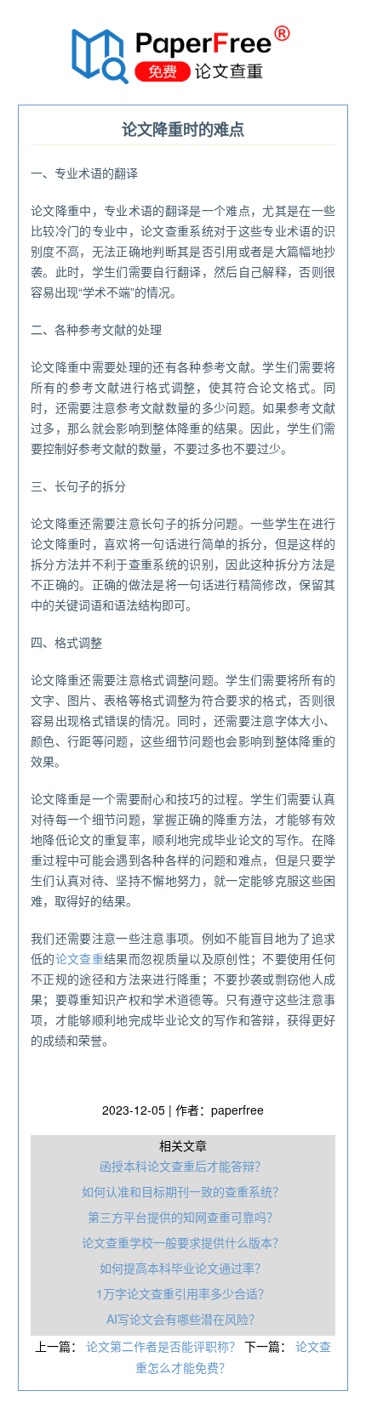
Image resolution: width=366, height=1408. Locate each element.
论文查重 (79, 958)
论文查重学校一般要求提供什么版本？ (183, 1242)
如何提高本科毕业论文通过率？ (183, 1267)
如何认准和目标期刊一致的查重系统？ (183, 1191)
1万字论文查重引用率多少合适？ (183, 1293)
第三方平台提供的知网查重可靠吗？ (183, 1216)
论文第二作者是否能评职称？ (165, 1345)
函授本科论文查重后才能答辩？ (183, 1165)
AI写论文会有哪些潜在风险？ (183, 1318)
